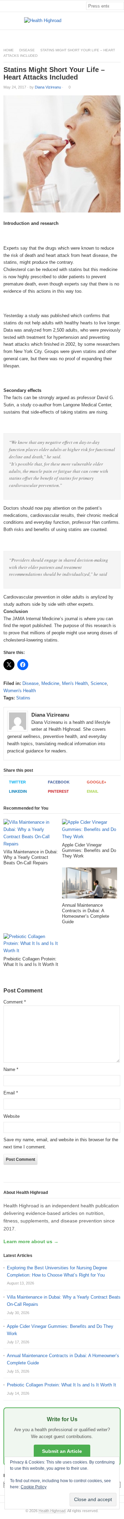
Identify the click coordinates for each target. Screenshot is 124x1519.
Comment (14, 1002)
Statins (23, 697)
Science (99, 683)
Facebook (59, 782)
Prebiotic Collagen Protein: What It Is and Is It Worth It (61, 1384)
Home (8, 50)
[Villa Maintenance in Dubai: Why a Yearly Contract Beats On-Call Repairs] (31, 834)
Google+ (96, 782)
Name (10, 1069)
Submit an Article (62, 1451)
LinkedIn (18, 791)
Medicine (50, 683)
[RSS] (120, 35)
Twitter (17, 782)
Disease (27, 50)
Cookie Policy (33, 1487)
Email (93, 791)
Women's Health (19, 690)
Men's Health (75, 683)
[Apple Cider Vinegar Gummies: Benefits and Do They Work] (89, 830)
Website (11, 1116)
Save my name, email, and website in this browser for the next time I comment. (60, 1143)
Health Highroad (52, 1511)
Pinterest (58, 791)
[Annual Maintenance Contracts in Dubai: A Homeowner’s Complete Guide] (89, 885)
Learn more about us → (31, 1241)
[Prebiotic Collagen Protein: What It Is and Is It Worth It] (31, 944)
